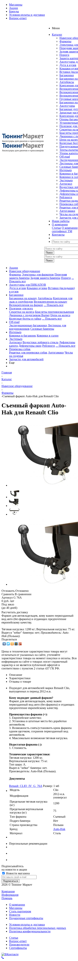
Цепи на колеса (60, 315)
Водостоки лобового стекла (40, 342)
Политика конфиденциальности (30, 931)
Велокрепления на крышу (50, 301)
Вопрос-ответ (18, 941)
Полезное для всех (21, 308)
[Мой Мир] (16, 643)
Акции (13, 267)
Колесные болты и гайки (25, 318)
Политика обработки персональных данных (37, 928)
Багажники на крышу (23, 298)
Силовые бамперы (42, 328)
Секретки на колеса (21, 311)
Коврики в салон (47, 335)
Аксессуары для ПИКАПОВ (27, 284)
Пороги (64, 55)
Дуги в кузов (67, 65)
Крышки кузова (37, 288)
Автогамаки (67, 210)
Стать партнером (20, 911)
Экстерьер (66, 180)
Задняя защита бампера (45, 278)
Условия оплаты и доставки (27, 924)
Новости (14, 914)
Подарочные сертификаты (26, 918)
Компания (8, 891)
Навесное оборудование (24, 271)
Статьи (56, 227)
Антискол (65, 183)
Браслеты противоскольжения (54, 311)
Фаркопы (65, 41)
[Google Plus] (20, 643)
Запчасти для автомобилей (26, 359)
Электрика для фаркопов (38, 274)
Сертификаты (18, 948)
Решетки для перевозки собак (28, 352)
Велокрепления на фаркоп (26, 305)
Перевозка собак (19, 349)
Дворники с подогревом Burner (29, 315)
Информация (10, 894)
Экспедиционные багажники (28, 325)
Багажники (66, 75)
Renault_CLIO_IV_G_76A (25, 786)
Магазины (15, 908)
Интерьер (65, 170)
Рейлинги (65, 197)
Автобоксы (66, 82)
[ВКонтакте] (4, 643)
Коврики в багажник (22, 335)
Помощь (7, 898)
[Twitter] (8, 643)
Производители (19, 944)
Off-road (64, 156)
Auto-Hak (59, 829)
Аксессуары (67, 105)
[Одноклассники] (12, 643)
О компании (70, 227)
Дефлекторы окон (30, 345)
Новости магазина (17, 873)
